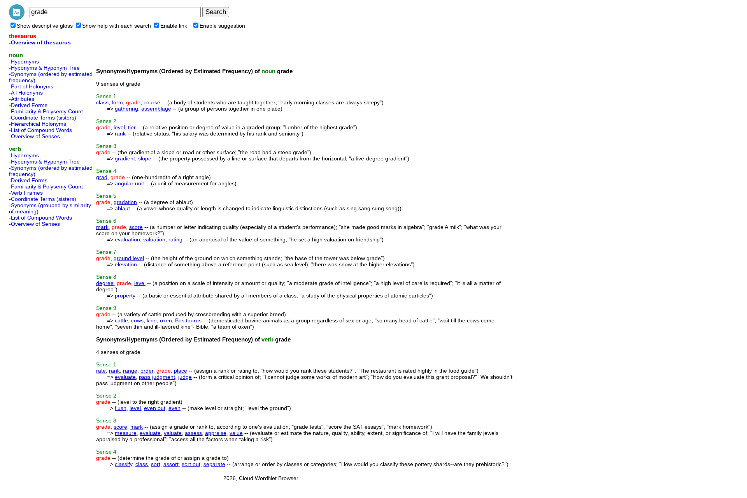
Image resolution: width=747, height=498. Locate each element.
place (180, 371)
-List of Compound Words (40, 130)
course (152, 102)
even (174, 408)
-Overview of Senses (34, 136)
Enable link (173, 26)
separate (214, 464)
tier (132, 127)
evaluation (127, 239)
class (102, 102)
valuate (173, 433)
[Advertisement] (40, 346)
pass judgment (157, 377)
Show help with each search (116, 26)
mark (102, 227)
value (236, 433)
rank (120, 133)
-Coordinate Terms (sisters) (42, 117)
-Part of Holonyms (31, 86)
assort (171, 464)
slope (144, 158)
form (117, 102)
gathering (126, 109)
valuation (154, 239)
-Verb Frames (26, 193)
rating (175, 239)
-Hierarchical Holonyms (37, 124)
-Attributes (21, 99)
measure (126, 433)
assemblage (156, 109)
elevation (126, 264)
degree (105, 283)
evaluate (125, 377)
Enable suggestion (222, 26)
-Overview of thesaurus (40, 42)
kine (152, 320)
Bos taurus (188, 320)
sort (155, 464)
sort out (191, 464)
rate (101, 371)
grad (101, 177)
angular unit (129, 183)
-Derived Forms (28, 105)
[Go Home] (17, 18)
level (119, 127)
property (125, 295)
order (146, 371)
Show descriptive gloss (45, 26)
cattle (121, 320)
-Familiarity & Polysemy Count (46, 111)
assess (193, 433)
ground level (129, 258)
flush (120, 408)
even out (154, 408)
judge (185, 377)
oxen (166, 320)
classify (123, 464)
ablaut (122, 208)
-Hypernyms (24, 61)
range (130, 371)
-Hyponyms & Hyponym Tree (44, 68)
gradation (125, 202)
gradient (125, 158)
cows (137, 320)
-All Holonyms (26, 93)
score (136, 227)
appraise (215, 433)
